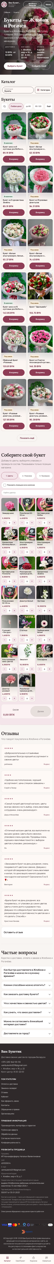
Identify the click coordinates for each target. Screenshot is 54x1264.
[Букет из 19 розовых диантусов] (40, 181)
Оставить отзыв (13, 932)
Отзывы (4, 1092)
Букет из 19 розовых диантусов (38, 201)
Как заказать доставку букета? (21, 994)
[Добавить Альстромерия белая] (44, 535)
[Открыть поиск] (4, 106)
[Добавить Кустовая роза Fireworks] (9, 565)
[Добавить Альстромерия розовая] (27, 535)
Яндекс (47, 764)
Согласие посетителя (10, 1138)
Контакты (5, 1105)
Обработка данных (9, 1134)
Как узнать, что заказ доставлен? (23, 1012)
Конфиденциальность (10, 1142)
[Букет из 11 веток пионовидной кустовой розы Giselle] (40, 341)
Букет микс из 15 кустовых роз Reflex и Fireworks (12, 309)
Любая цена (16, 106)
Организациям (7, 1113)
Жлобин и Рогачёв (32, 4)
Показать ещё (27, 438)
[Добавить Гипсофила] (44, 652)
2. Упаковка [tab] (27, 476)
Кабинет (4, 1096)
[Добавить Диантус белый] (27, 594)
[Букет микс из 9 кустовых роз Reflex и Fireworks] (13, 128)
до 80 (28, 106)
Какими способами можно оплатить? (24, 985)
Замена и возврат (9, 1088)
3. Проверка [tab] (44, 476)
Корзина (33, 1261)
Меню (48, 4)
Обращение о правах (10, 1109)
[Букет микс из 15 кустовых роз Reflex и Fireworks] (13, 288)
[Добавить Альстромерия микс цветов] (9, 652)
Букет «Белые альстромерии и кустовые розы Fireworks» (36, 150)
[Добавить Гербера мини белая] (44, 623)
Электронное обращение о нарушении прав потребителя (22, 1211)
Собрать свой (39, 66)
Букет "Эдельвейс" (38, 307)
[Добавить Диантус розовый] (9, 682)
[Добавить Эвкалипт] (27, 652)
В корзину (13, 159)
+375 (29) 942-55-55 (11, 1062)
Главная (7, 12)
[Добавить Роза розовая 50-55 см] (9, 594)
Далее (41, 711)
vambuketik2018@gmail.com (14, 1065)
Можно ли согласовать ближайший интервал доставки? (23, 1023)
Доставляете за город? (17, 1033)
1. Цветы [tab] (9, 476)
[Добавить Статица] (27, 623)
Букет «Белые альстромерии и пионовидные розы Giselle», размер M (38, 257)
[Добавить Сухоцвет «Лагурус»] (9, 623)
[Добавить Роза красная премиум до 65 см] (27, 565)
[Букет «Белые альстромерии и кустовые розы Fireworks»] (40, 128)
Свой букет (20, 1261)
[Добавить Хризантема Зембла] (44, 565)
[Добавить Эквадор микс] (9, 506)
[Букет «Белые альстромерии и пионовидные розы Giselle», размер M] (40, 234)
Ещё (49, 106)
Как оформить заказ (10, 1101)
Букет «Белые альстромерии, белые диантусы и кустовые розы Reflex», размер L (13, 257)
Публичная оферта (9, 1130)
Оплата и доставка (9, 1084)
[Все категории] (43, 90)
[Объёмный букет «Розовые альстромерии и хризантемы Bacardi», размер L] (13, 341)
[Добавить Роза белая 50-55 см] (27, 506)
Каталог (7, 1261)
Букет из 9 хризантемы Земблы (13, 201)
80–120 (38, 106)
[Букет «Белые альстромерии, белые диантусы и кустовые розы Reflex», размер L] (13, 234)
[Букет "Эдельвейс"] (40, 288)
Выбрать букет (15, 66)
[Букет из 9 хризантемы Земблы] (13, 181)
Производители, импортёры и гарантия (18, 1125)
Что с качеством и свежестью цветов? (25, 1003)
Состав (16, 709)
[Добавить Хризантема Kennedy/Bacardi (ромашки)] (9, 535)
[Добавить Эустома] (44, 594)
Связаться (46, 1261)
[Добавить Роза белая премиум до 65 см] (27, 682)
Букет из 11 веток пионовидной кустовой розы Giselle (40, 362)
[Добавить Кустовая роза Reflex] (44, 506)
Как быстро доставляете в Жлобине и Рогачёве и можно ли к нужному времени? (24, 973)
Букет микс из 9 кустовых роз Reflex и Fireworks (12, 149)
